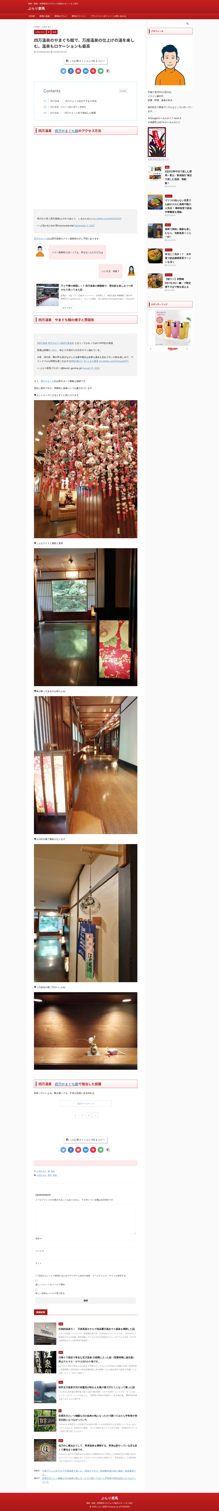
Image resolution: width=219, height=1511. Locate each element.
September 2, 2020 (84, 225)
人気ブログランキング (158, 159)
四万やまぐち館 (73, 101)
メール (39, 1251)
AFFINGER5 (124, 1507)
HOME (32, 16)
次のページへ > (86, 1103)
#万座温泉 (69, 343)
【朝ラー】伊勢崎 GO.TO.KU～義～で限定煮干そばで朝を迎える (178, 283)
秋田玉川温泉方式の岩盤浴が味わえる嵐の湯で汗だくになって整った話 (97, 1387)
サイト (38, 1263)
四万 (50, 1175)
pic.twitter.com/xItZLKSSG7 (107, 218)
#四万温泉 (42, 343)
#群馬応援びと (75, 361)
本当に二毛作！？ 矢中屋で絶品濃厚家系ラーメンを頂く (178, 258)
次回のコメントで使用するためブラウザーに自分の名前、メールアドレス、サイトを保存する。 (83, 1275)
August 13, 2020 (91, 368)
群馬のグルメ (61, 16)
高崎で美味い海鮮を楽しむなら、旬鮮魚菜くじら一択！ (178, 233)
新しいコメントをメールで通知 (50, 1284)
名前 (38, 1238)
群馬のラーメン (79, 16)
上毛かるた (42, 1171)
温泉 (53, 1171)
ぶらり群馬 (36, 8)
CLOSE (123, 91)
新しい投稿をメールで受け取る (50, 1293)
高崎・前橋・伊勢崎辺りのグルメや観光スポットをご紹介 (109, 1503)
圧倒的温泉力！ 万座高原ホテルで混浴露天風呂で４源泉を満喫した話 (97, 1328)
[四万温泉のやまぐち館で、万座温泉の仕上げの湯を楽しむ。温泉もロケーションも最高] (86, 71)
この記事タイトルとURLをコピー (87, 60)
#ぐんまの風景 (91, 361)
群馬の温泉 (44, 16)
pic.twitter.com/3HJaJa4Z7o (114, 361)
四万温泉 (56, 101)
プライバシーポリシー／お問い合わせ (108, 16)
